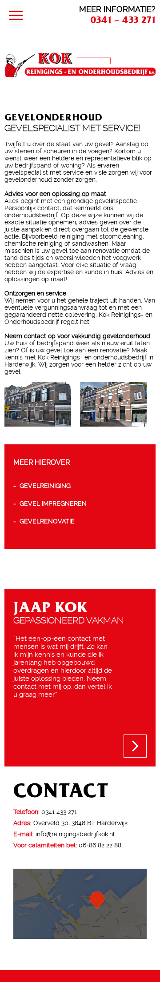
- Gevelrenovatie (44, 521)
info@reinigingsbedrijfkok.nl (75, 834)
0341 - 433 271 (123, 19)
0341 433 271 (59, 811)
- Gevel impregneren (50, 503)
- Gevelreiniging (42, 485)
